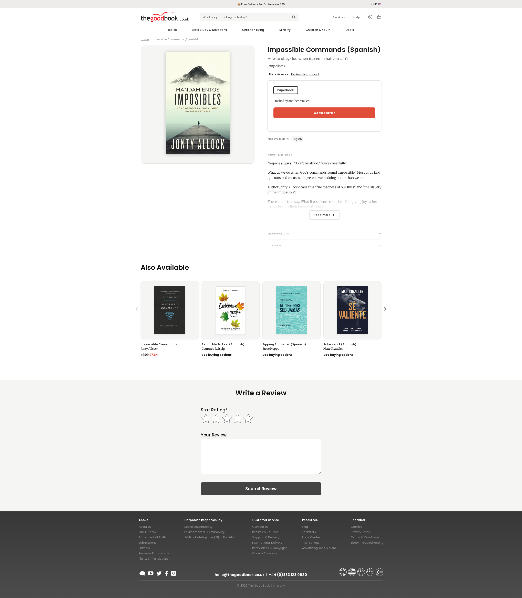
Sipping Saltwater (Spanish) (284, 344)
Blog (305, 527)
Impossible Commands (159, 344)
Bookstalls (309, 532)
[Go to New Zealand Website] (370, 570)
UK (375, 4)
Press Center (311, 537)
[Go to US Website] (352, 570)
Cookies (356, 527)
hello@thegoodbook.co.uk (239, 574)
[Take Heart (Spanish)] (352, 310)
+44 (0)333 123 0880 (288, 574)
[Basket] (379, 18)
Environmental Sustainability (204, 532)
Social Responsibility (198, 527)
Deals (350, 30)
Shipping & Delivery (265, 537)
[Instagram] (173, 573)
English (297, 139)
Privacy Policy (360, 532)
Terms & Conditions (365, 537)
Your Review (214, 435)
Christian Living (253, 30)
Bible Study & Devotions (209, 30)
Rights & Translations (153, 559)
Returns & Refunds (265, 532)
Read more (322, 215)
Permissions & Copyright (269, 548)
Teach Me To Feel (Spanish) (223, 344)
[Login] (370, 17)
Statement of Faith (152, 537)
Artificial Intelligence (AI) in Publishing (210, 537)
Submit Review (261, 489)
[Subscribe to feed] (142, 573)
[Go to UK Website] (343, 570)
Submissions (147, 543)
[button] (137, 318)
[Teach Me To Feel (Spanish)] (230, 310)
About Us (145, 527)
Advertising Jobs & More (319, 548)
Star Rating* (214, 410)
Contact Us (260, 527)
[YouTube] (150, 573)
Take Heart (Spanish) (339, 344)
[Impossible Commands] (169, 310)
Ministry (285, 30)
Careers (144, 548)
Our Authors (147, 532)
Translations (310, 543)
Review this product (305, 74)
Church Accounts (264, 553)
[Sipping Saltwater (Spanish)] (291, 310)
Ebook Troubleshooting (367, 543)
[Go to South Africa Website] (379, 570)
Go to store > (324, 112)
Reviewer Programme (154, 553)
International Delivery (267, 543)
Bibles (172, 30)
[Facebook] (166, 573)
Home (145, 39)
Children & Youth (318, 30)
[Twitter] (158, 573)
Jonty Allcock (276, 66)
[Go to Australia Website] (361, 570)
